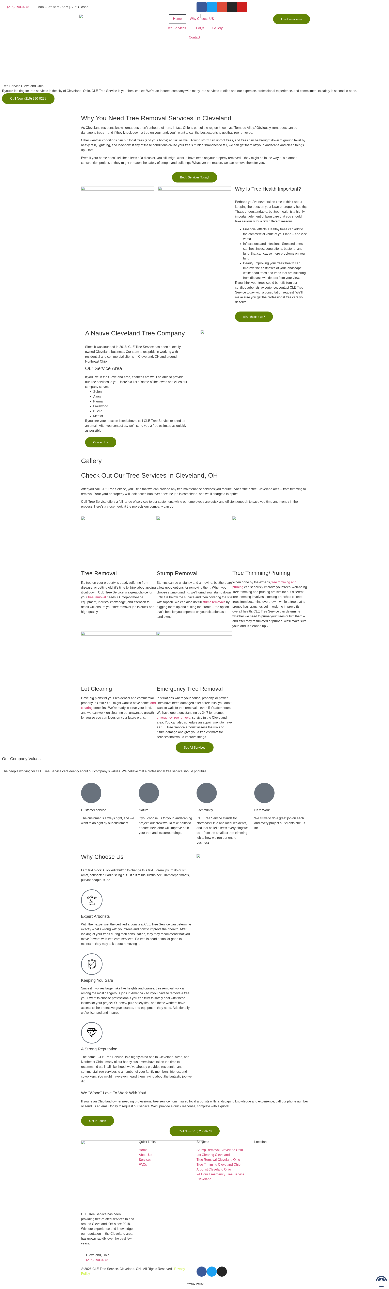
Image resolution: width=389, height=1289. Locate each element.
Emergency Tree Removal (190, 689)
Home (177, 18)
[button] (6, 96)
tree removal (97, 597)
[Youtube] (242, 7)
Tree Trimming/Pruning (261, 573)
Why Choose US (202, 18)
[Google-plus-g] (222, 7)
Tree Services (176, 28)
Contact (194, 37)
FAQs (200, 28)
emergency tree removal (174, 717)
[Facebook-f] (202, 7)
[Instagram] (232, 7)
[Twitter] (212, 7)
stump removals (214, 602)
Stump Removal (177, 573)
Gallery (217, 28)
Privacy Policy (194, 1283)
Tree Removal (99, 573)
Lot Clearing (96, 689)
